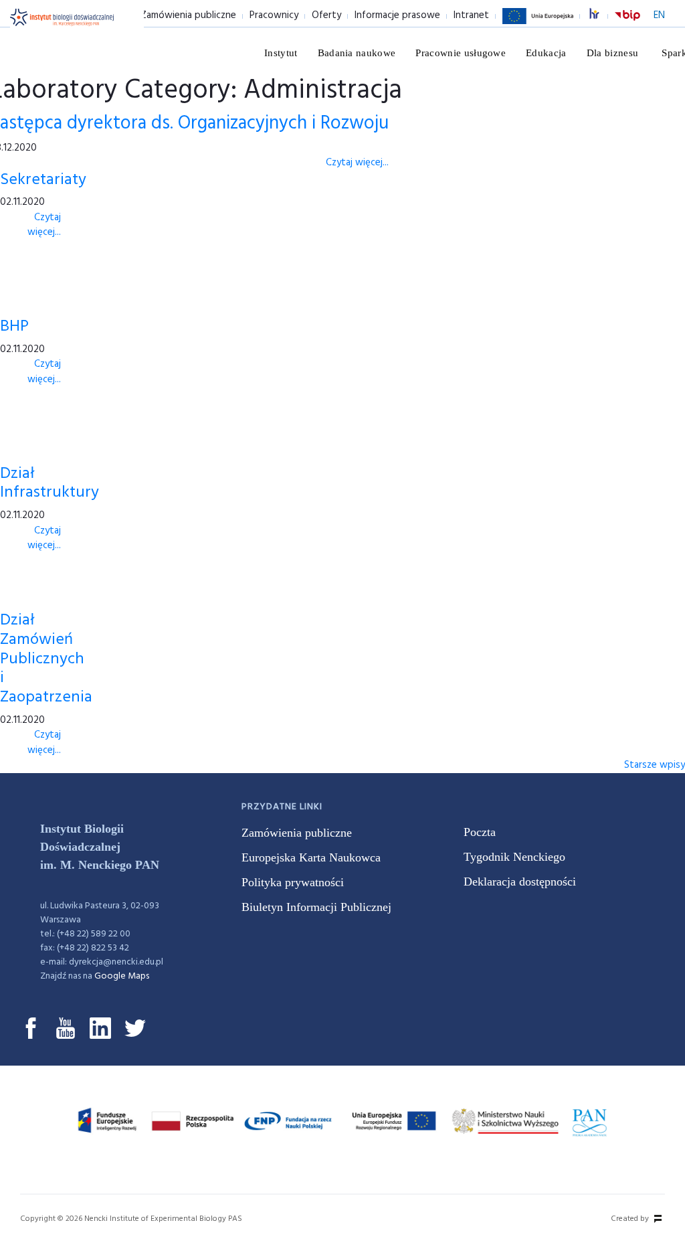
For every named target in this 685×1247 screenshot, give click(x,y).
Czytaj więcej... (357, 163)
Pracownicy (274, 15)
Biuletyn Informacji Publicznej (316, 907)
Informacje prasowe (397, 15)
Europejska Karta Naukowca (311, 857)
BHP (14, 326)
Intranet (471, 15)
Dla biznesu (613, 53)
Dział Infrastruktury (49, 483)
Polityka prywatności (292, 882)
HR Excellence (601, 16)
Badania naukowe (357, 53)
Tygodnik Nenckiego (514, 856)
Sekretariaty (43, 180)
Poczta (480, 832)
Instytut (281, 53)
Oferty (326, 15)
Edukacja (546, 53)
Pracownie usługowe (460, 53)
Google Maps (121, 976)
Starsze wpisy (654, 765)
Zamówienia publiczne (188, 15)
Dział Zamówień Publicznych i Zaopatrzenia (46, 659)
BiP (627, 23)
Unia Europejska (538, 23)
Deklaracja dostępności (520, 881)
